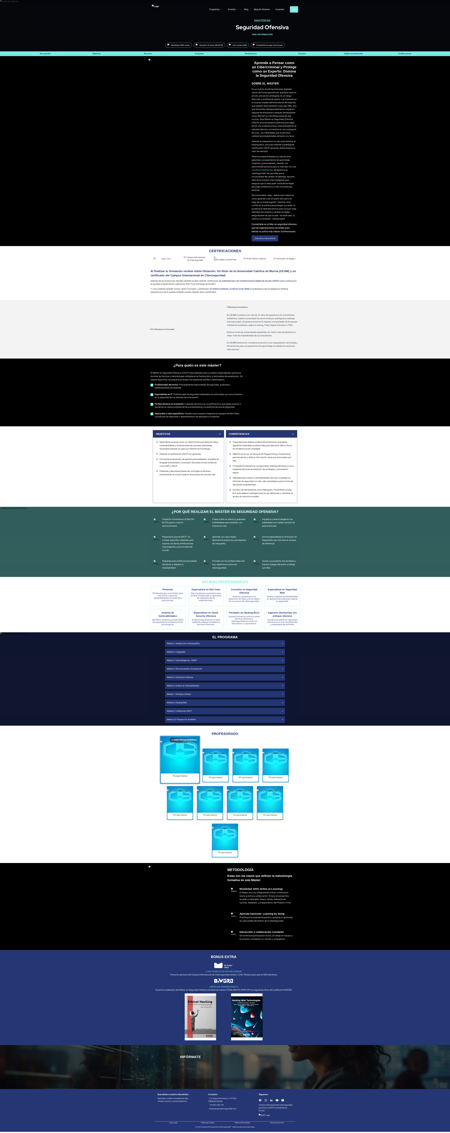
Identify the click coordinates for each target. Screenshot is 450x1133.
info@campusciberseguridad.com (222, 1108)
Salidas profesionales (353, 54)
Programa (199, 54)
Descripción (45, 54)
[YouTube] (277, 1100)
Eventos (232, 9)
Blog (246, 9)
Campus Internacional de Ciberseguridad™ (216, 1127)
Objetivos (96, 54)
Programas (214, 9)
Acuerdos (279, 9)
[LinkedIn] (271, 1100)
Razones (148, 54)
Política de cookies (207, 1123)
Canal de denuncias (277, 1123)
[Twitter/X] (282, 1100)
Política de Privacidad (242, 1123)
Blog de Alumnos (262, 9)
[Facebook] (260, 1100)
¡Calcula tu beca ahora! (264, 238)
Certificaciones (404, 54)
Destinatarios (251, 54)
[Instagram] (265, 1100)
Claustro (302, 54)
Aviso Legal (173, 1123)
